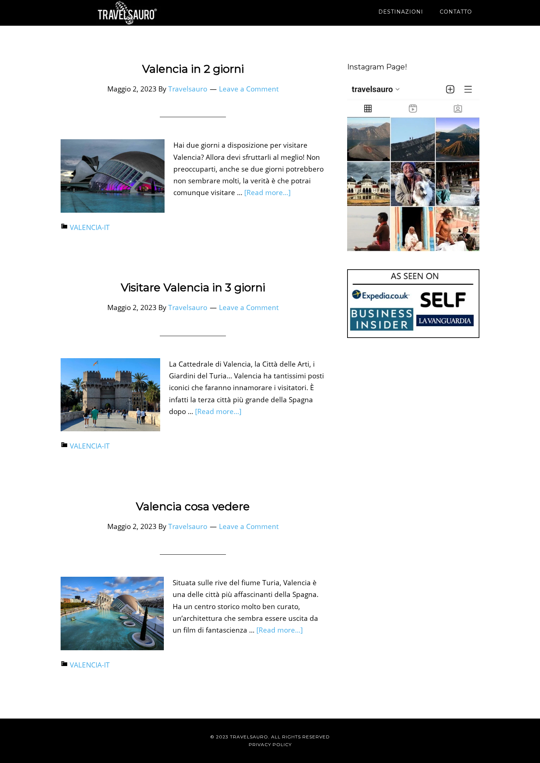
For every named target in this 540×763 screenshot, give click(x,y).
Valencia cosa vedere (193, 506)
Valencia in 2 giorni (193, 69)
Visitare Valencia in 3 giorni (193, 287)
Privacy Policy (270, 744)
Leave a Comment (249, 89)
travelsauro (127, 13)
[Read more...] (267, 192)
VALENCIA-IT (90, 227)
